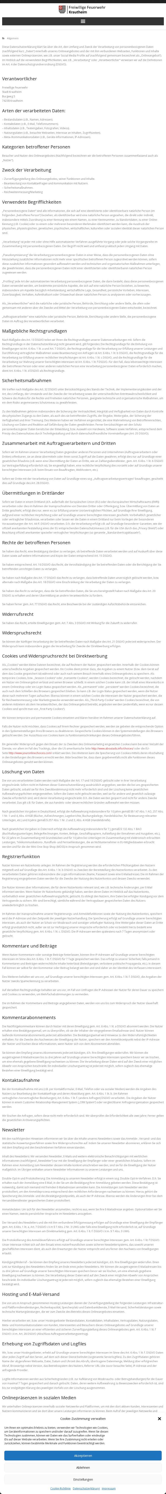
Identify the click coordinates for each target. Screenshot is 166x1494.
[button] (159, 1419)
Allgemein (13, 38)
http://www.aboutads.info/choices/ (112, 748)
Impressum (109, 1488)
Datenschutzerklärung (86, 1488)
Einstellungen (83, 1479)
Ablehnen (83, 1467)
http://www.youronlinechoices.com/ (30, 753)
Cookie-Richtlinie (60, 1488)
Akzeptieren (83, 1455)
